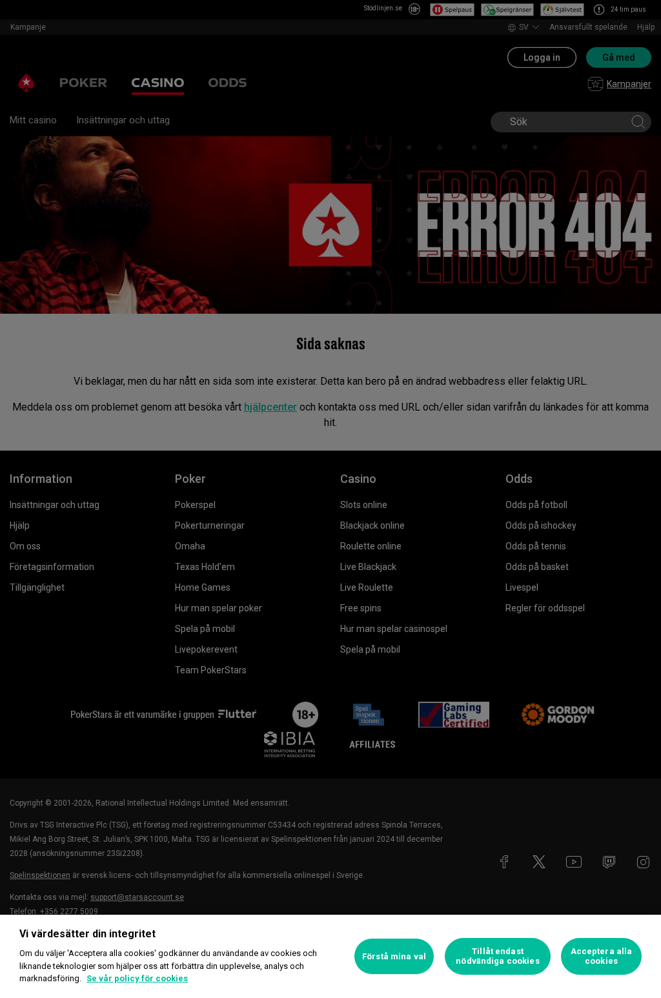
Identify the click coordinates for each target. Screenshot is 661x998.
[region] (330, 956)
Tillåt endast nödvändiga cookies (497, 956)
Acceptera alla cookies (602, 956)
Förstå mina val (394, 956)
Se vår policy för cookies (137, 978)
